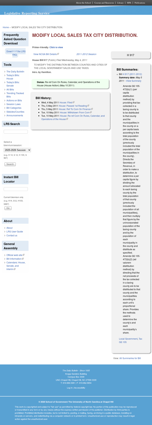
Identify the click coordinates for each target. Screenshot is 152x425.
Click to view (56, 47)
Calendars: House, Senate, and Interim (15, 266)
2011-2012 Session (86, 54)
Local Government (128, 338)
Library (120, 3)
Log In (69, 387)
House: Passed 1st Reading (74, 105)
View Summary (133, 80)
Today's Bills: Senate (12, 84)
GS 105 (123, 342)
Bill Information (15, 258)
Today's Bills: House (12, 77)
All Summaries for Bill (130, 358)
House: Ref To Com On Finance (76, 109)
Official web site (15, 254)
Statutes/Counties (15, 111)
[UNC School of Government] (33, 3)
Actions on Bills (14, 100)
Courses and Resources (104, 3)
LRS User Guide (14, 231)
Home (6, 27)
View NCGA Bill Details (46, 54)
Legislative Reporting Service (27, 13)
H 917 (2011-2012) (132, 74)
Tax (140, 338)
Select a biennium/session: (13, 143)
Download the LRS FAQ (16, 53)
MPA (129, 3)
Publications (140, 3)
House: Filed (67, 102)
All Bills (10, 89)
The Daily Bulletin (15, 71)
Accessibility (79, 387)
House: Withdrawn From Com (76, 112)
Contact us (11, 235)
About (9, 227)
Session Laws (13, 104)
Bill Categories (13, 107)
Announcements (14, 115)
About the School (83, 3)
